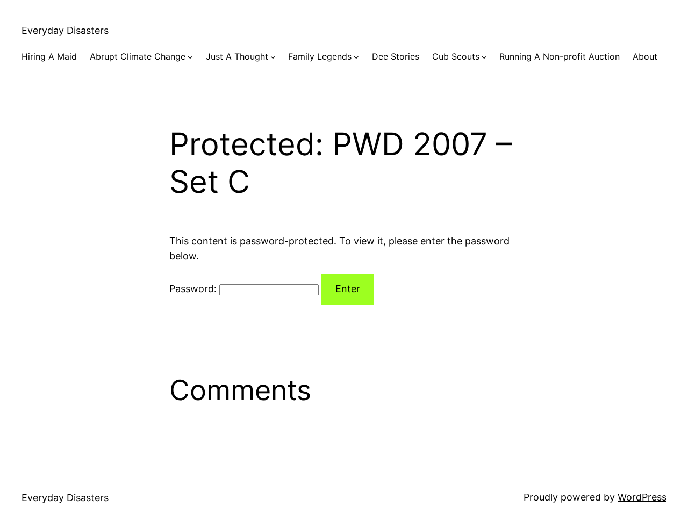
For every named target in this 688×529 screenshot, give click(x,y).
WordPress (642, 497)
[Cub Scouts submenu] (484, 57)
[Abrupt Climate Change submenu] (190, 57)
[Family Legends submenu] (356, 57)
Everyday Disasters (65, 30)
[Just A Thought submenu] (273, 57)
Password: (194, 288)
